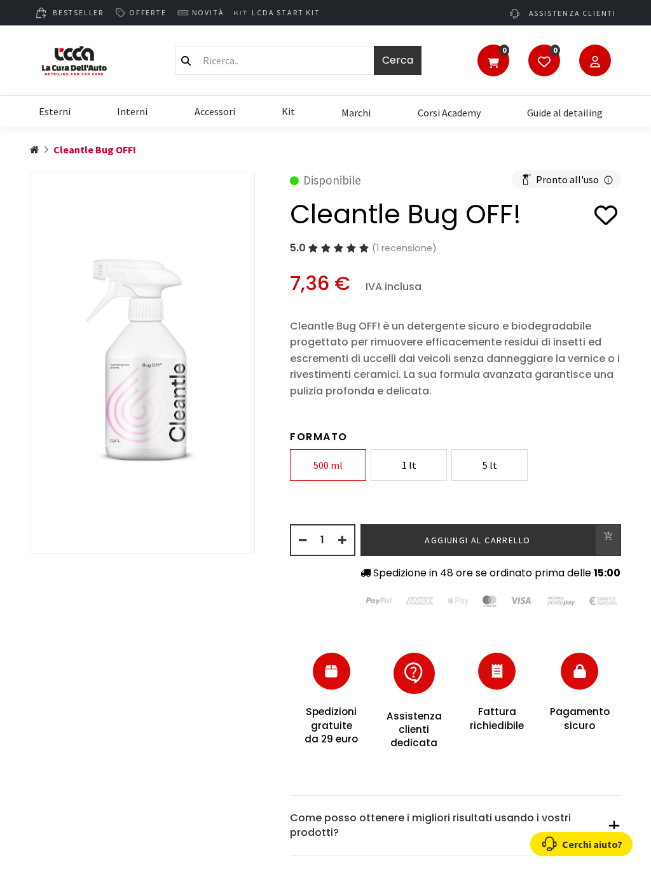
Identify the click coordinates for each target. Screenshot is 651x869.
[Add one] (342, 540)
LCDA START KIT (286, 12)
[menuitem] (356, 112)
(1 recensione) (404, 248)
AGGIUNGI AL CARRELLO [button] (477, 540)
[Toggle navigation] (493, 61)
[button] (606, 217)
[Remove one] (303, 540)
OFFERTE (148, 12)
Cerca (397, 60)
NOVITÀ (208, 12)
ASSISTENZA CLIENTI (571, 13)
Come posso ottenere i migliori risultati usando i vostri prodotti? (430, 824)
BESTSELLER (78, 12)
